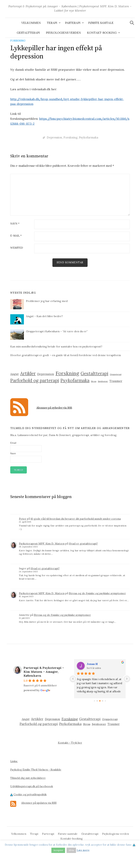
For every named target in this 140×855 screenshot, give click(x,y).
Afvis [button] (71, 850)
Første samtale (101, 23)
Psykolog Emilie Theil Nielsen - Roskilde (35, 769)
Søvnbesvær (103, 381)
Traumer (115, 381)
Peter (22, 518)
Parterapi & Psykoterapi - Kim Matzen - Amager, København (44, 672)
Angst (14, 374)
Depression (54, 137)
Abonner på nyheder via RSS (54, 408)
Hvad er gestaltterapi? (83, 543)
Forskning (17, 40)
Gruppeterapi (115, 374)
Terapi (52, 23)
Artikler (28, 373)
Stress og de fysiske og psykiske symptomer (97, 593)
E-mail (16, 236)
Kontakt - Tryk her (70, 742)
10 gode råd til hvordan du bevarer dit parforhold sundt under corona (76, 518)
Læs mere (83, 850)
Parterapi (72, 23)
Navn (14, 223)
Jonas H (92, 664)
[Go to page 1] (97, 701)
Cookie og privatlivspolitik (30, 794)
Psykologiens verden (63, 33)
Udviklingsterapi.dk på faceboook (31, 786)
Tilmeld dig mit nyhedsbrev (28, 778)
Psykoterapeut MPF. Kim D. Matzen (42, 543)
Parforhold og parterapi (34, 380)
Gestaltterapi (28, 33)
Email (13, 442)
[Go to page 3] (102, 701)
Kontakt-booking (102, 33)
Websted (16, 248)
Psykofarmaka (88, 137)
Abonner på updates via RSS (39, 802)
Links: (14, 761)
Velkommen (31, 23)
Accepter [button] (58, 850)
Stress (93, 381)
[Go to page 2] (100, 701)
